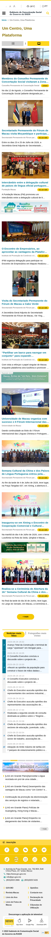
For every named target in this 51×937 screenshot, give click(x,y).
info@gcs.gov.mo (14, 877)
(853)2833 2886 (13, 880)
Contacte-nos (36, 893)
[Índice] (3, 13)
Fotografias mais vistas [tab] (37, 634)
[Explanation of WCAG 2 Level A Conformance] (45, 933)
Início (4, 20)
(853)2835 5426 (31, 880)
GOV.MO (9, 888)
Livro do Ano (11, 897)
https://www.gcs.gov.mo (16, 874)
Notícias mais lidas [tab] (14, 634)
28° (32, 6)
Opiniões (34, 888)
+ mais (44, 829)
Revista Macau (12, 893)
